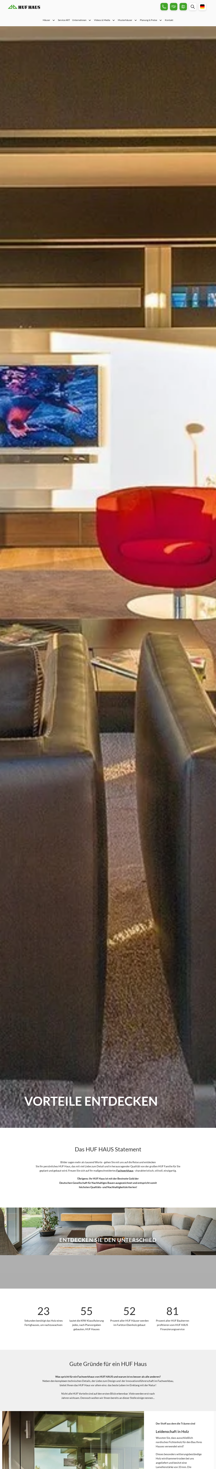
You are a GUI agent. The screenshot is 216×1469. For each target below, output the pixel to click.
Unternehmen (79, 20)
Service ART (64, 20)
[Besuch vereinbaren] (173, 6)
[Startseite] (24, 6)
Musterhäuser (125, 20)
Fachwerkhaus (124, 1170)
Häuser (46, 20)
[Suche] (192, 6)
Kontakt (169, 20)
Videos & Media (102, 20)
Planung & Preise (148, 20)
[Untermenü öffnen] (54, 20)
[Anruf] (164, 6)
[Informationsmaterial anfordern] (183, 6)
